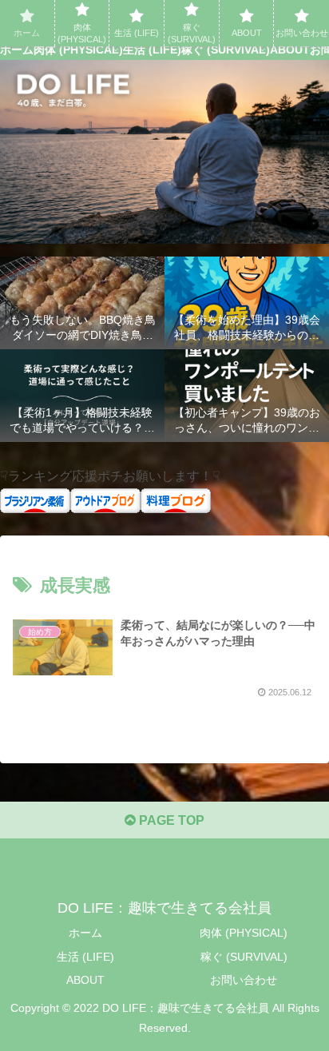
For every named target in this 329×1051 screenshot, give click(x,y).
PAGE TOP (170, 820)
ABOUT (85, 979)
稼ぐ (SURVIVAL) (243, 956)
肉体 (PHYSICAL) (243, 932)
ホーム (85, 932)
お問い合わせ (243, 979)
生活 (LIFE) (85, 956)
